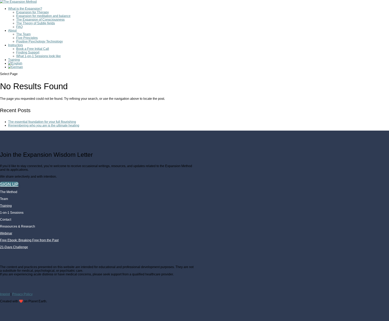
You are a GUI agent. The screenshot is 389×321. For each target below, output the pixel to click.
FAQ (19, 27)
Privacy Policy (22, 294)
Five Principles (27, 38)
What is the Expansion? (25, 8)
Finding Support (27, 52)
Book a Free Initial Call (32, 48)
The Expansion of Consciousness (40, 19)
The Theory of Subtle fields (35, 23)
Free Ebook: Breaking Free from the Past (29, 240)
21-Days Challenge (14, 247)
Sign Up (9, 184)
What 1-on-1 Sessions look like (38, 56)
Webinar (6, 233)
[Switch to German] (15, 67)
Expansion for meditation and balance (43, 16)
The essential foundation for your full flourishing (42, 121)
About (12, 30)
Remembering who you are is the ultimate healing (43, 125)
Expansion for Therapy (32, 12)
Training (14, 59)
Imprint (5, 294)
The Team (23, 34)
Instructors (15, 45)
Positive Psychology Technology (39, 41)
